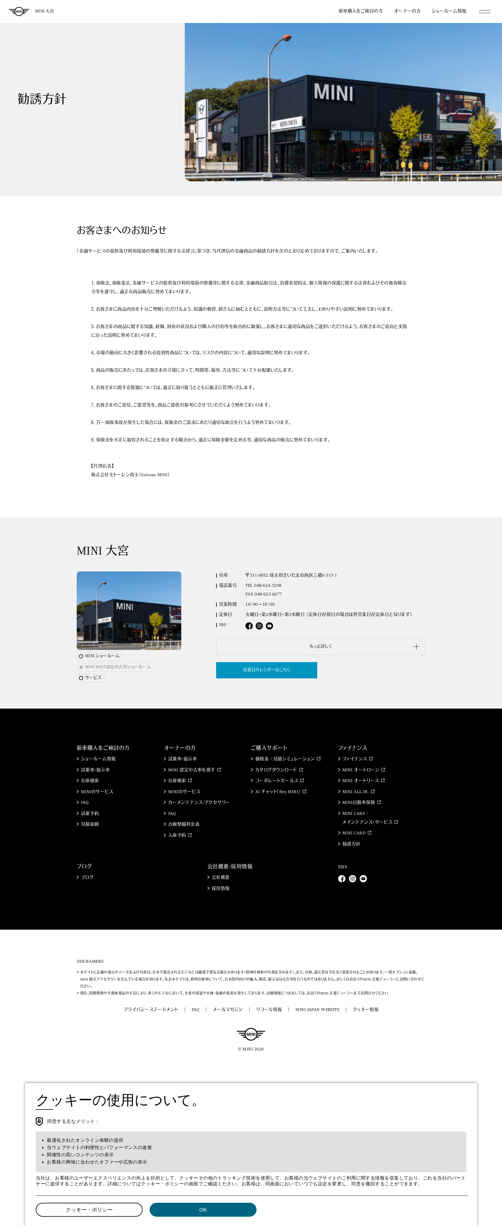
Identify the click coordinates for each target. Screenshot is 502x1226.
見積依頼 (90, 824)
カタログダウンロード (276, 770)
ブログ (87, 878)
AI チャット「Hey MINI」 (278, 792)
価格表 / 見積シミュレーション (285, 759)
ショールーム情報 (449, 11)
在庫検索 (90, 781)
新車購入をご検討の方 (361, 11)
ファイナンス (355, 759)
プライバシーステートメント (150, 1010)
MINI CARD (354, 833)
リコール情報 (269, 1010)
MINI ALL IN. (356, 792)
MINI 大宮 (44, 11)
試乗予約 (90, 814)
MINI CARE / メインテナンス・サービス (367, 818)
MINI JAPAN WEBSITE (317, 1010)
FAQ (85, 803)
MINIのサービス (97, 792)
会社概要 (221, 878)
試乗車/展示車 (95, 770)
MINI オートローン (361, 770)
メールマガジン (228, 1010)
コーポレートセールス (276, 781)
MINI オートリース (361, 781)
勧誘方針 (352, 844)
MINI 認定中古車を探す (191, 770)
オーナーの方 (407, 11)
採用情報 (221, 889)
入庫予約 (177, 836)
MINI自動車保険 (359, 803)
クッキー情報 (366, 1010)
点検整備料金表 (184, 824)
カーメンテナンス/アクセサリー (199, 803)
